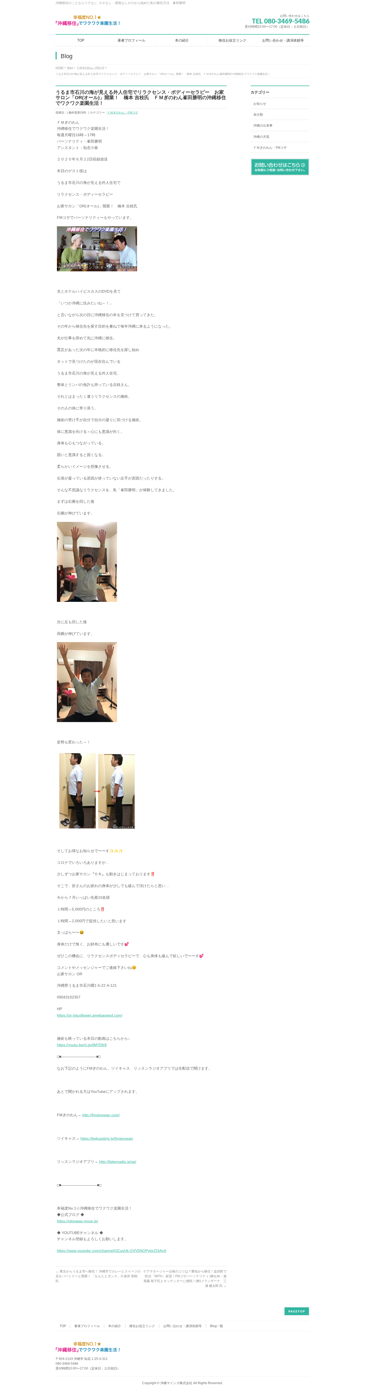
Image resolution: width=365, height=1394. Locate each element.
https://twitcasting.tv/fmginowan (106, 1138)
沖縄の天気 (261, 137)
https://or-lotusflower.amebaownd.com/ (89, 1015)
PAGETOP (296, 1311)
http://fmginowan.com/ (101, 1115)
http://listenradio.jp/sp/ (117, 1161)
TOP (63, 1326)
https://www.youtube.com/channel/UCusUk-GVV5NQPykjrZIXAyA (111, 1250)
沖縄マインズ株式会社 (176, 1383)
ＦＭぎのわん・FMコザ (122, 112)
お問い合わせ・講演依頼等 (182, 1326)
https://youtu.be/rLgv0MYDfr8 (82, 1045)
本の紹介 (114, 1326)
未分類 (258, 114)
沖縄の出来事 (263, 125)
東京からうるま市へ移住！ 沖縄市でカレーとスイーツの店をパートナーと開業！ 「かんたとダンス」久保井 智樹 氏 (98, 1276)
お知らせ (259, 104)
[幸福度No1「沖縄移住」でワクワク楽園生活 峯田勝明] (88, 20)
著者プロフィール (87, 1326)
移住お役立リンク (142, 1326)
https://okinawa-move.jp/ (77, 1221)
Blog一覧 (216, 1326)
